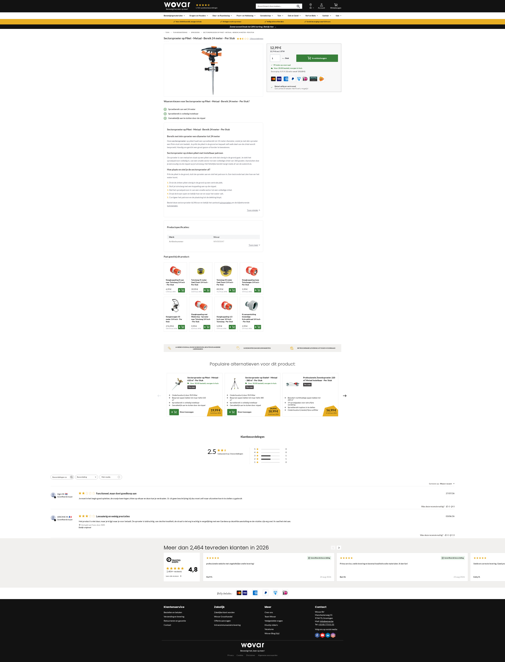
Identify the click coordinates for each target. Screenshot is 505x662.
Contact (167, 625)
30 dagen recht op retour (232, 22)
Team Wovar (270, 616)
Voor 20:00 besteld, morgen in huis (189, 22)
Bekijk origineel (85, 527)
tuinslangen (172, 205)
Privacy (231, 655)
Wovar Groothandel (223, 616)
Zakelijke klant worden (224, 612)
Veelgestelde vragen (274, 620)
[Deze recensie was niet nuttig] (450, 535)
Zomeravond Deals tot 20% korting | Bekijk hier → (253, 26)
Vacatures (269, 629)
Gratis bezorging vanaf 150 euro (319, 22)
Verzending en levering (174, 616)
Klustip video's (271, 625)
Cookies (240, 655)
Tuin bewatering (180, 32)
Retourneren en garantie (175, 620)
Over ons (269, 612)
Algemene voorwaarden (267, 655)
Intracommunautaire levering (227, 625)
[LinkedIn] (328, 635)
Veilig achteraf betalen (275, 22)
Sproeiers (195, 32)
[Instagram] (333, 635)
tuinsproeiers (225, 202)
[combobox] (86, 477)
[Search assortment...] (298, 6)
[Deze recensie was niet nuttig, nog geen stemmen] (452, 506)
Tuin (167, 32)
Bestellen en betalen (173, 612)
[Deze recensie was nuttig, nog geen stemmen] (447, 506)
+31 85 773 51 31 (326, 624)
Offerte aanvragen (222, 620)
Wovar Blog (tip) (272, 633)
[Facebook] (317, 635)
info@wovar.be (326, 621)
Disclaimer (250, 655)
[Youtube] (322, 635)
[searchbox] (60, 477)
